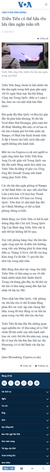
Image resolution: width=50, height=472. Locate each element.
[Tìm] (43, 468)
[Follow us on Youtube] (17, 383)
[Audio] (32, 468)
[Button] (42, 39)
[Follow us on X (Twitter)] (10, 383)
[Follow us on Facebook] (4, 383)
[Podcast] (30, 383)
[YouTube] (21, 468)
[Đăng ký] (36, 383)
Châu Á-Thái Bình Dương (14, 12)
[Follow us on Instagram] (23, 383)
